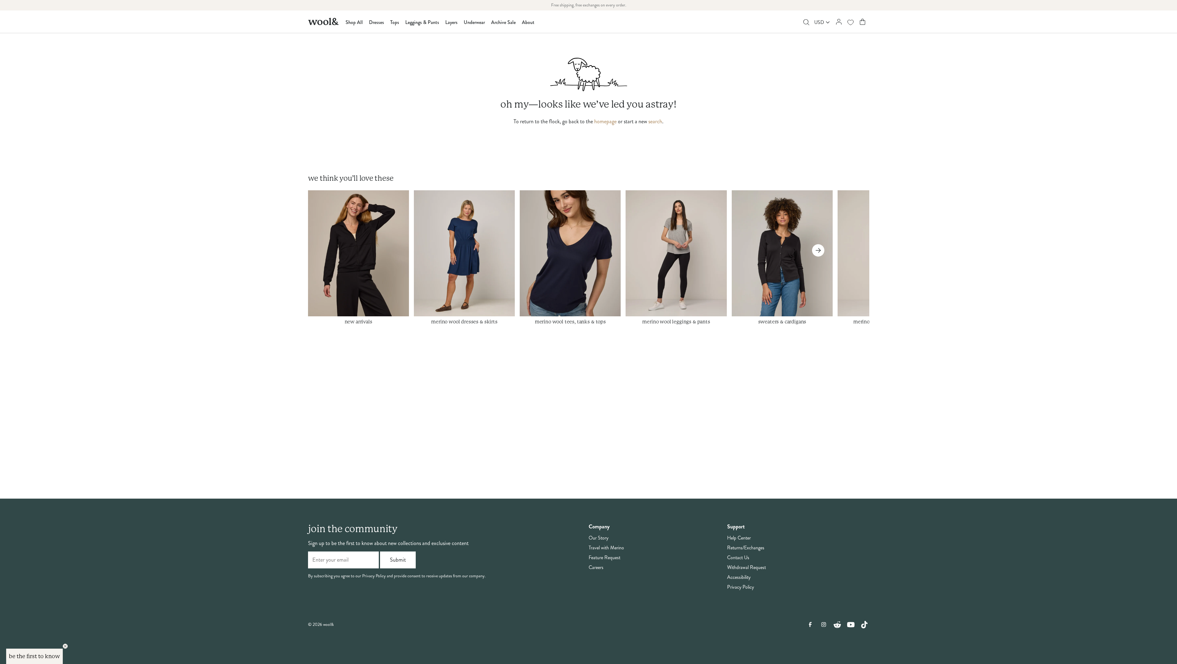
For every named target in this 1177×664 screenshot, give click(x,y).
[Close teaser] (65, 646)
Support (736, 526)
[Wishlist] (850, 22)
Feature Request (604, 558)
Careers (596, 567)
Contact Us (738, 558)
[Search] (806, 22)
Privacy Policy (740, 587)
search (655, 121)
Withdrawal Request (746, 567)
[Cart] (862, 22)
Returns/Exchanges (745, 548)
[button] (34, 656)
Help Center (739, 538)
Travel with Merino (606, 548)
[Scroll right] (818, 250)
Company (599, 526)
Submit (398, 560)
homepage (605, 121)
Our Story (598, 538)
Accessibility (739, 577)
